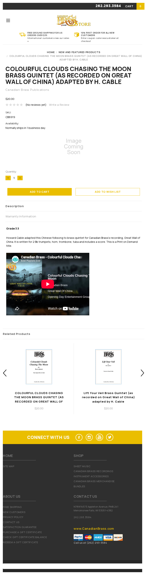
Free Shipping (12, 507)
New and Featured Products (79, 52)
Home (51, 52)
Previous (5, 372)
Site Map (8, 466)
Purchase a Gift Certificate (22, 532)
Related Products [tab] (16, 334)
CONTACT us (11, 522)
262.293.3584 (108, 6)
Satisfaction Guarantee (19, 527)
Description (14, 206)
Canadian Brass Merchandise (94, 481)
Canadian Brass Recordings (93, 471)
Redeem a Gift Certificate (20, 542)
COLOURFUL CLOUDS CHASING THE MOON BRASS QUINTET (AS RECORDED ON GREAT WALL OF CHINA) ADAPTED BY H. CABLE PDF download (39, 401)
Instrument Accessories (91, 476)
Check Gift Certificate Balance (25, 537)
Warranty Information (20, 216)
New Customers (14, 512)
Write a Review (59, 105)
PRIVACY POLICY (13, 517)
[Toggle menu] (8, 20)
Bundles (79, 486)
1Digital (112, 566)
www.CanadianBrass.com (94, 529)
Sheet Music (82, 466)
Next (142, 372)
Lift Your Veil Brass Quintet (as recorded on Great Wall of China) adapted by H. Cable (108, 397)
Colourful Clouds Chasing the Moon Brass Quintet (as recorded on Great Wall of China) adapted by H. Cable (75, 57)
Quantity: (11, 171)
